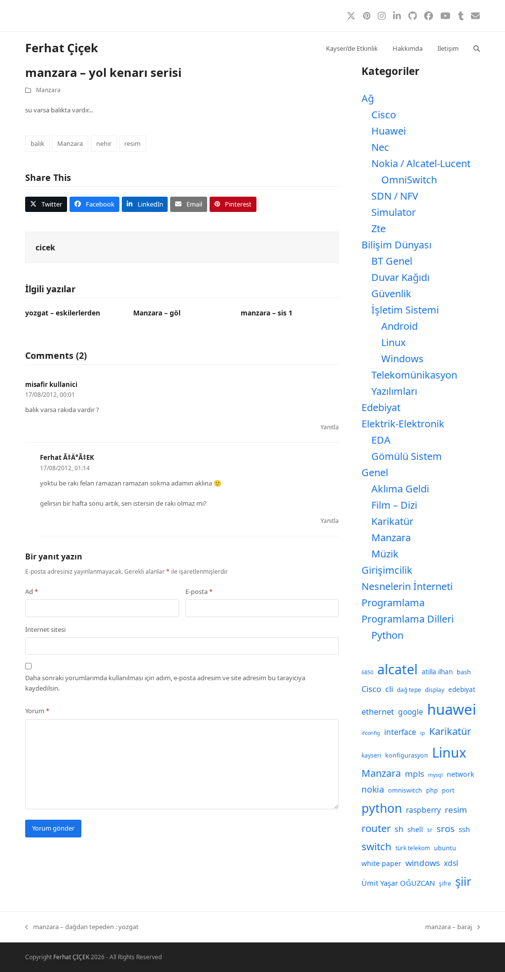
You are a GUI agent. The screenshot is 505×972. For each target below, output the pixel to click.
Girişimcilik (386, 570)
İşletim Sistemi (405, 309)
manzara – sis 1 (266, 312)
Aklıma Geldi (400, 488)
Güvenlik (391, 293)
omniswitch (405, 790)
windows (422, 862)
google (410, 711)
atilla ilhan (437, 671)
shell (415, 829)
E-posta (199, 591)
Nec (380, 147)
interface (400, 732)
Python (387, 635)
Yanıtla (330, 427)
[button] (476, 47)
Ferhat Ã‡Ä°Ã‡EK (67, 457)
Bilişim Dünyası (396, 244)
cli (389, 688)
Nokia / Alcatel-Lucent (420, 163)
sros (445, 828)
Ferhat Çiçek (61, 47)
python (381, 808)
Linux (393, 342)
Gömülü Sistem (406, 456)
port (448, 790)
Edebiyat (380, 407)
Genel (374, 472)
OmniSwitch (409, 179)
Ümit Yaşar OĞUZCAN (398, 883)
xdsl (451, 863)
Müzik (384, 553)
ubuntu (445, 848)
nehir (103, 143)
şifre (445, 883)
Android (399, 326)
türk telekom (413, 848)
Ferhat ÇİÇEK (71, 957)
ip (422, 732)
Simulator (393, 212)
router (376, 828)
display (434, 690)
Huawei (388, 131)
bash (464, 672)
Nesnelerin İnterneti (407, 586)
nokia (372, 789)
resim (132, 143)
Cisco (383, 114)
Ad (31, 591)
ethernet (377, 711)
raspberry (423, 809)
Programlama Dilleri (407, 618)
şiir (463, 881)
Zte (378, 228)
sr (430, 829)
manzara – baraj (448, 927)
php (432, 790)
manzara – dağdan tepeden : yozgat (82, 927)
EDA (381, 440)
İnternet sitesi (45, 629)
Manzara (48, 90)
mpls (414, 773)
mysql (435, 774)
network (460, 774)
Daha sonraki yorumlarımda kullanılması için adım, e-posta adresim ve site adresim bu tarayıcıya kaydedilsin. (165, 683)
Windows (402, 358)
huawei (451, 709)
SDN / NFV (394, 196)
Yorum (37, 710)
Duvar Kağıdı (400, 277)
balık (37, 143)
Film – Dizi (394, 505)
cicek (45, 247)
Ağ (367, 98)
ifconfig (370, 732)
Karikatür (392, 521)
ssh (464, 829)
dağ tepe (409, 690)
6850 (367, 672)
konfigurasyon (406, 755)
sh (399, 829)
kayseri (371, 755)
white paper (381, 863)
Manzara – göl (156, 312)
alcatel (397, 669)
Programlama (393, 602)
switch (376, 846)
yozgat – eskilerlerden (62, 312)
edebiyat (461, 689)
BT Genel (391, 261)
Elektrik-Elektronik (402, 423)
